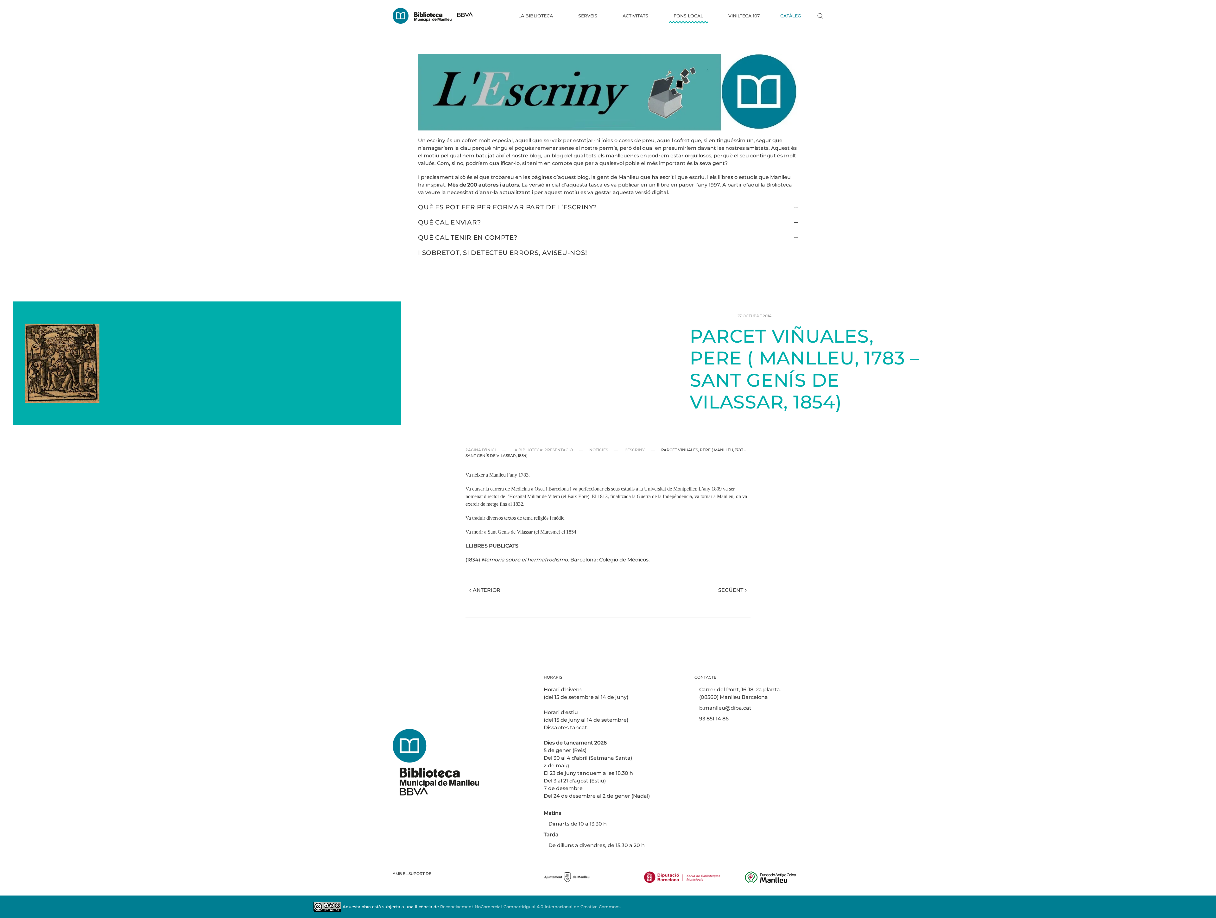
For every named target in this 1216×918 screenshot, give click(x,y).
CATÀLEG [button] (790, 16)
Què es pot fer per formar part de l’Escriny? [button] (507, 207)
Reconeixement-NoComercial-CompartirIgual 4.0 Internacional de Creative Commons (530, 906)
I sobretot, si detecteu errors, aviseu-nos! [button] (502, 252)
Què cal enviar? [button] (449, 222)
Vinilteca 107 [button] (744, 16)
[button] (820, 16)
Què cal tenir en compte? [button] (467, 237)
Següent (730, 590)
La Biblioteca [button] (535, 16)
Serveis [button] (587, 16)
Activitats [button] (635, 16)
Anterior (486, 590)
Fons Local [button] (688, 16)
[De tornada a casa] (433, 16)
